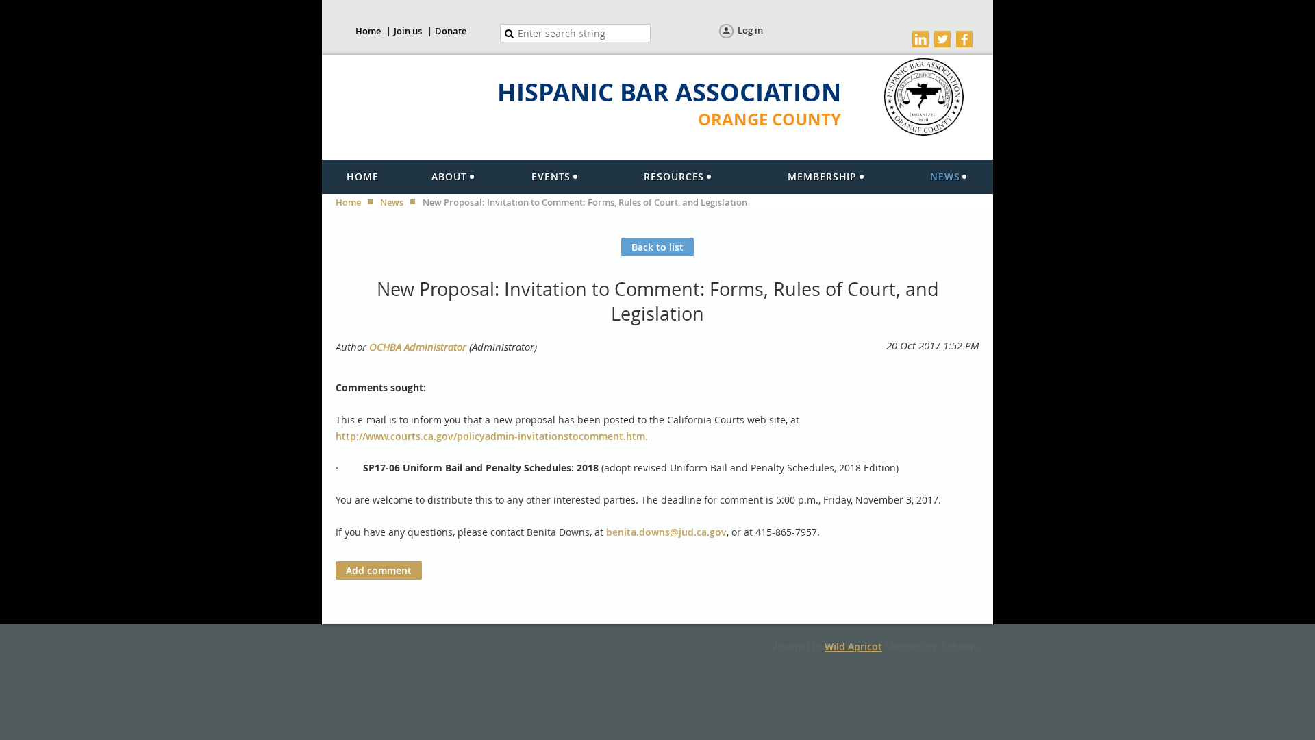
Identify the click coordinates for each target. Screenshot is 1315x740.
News (391, 202)
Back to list (657, 247)
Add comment (379, 570)
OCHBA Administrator (417, 347)
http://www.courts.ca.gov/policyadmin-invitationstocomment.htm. (492, 436)
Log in (750, 30)
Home (368, 31)
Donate (450, 31)
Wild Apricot (853, 646)
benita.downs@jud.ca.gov (666, 532)
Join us (408, 31)
